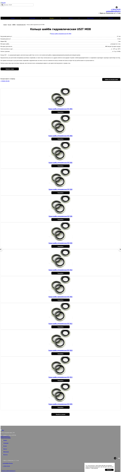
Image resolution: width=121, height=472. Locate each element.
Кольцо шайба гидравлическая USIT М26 (60, 296)
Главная (12, 18)
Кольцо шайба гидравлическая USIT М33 (60, 377)
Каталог (52, 18)
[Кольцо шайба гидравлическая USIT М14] (60, 178)
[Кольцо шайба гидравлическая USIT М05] (60, 97)
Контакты (110, 18)
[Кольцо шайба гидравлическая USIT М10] (60, 151)
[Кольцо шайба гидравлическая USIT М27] (60, 312)
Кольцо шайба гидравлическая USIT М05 (60, 109)
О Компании (32, 18)
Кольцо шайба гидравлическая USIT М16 (60, 216)
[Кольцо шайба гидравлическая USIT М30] (60, 339)
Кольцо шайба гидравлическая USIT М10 (60, 162)
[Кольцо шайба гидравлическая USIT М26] (60, 285)
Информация (90, 18)
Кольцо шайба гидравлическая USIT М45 (60, 404)
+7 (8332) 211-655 (115, 9)
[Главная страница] (9, 2)
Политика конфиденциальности (8, 470)
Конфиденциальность (5, 436)
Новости (70, 18)
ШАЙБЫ (14, 24)
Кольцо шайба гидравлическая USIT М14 (60, 189)
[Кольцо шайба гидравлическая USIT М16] (60, 205)
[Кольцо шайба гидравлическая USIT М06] (60, 124)
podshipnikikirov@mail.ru (113, 11)
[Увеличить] (60, 33)
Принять (109, 469)
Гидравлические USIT (21, 24)
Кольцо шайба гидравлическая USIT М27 (60, 323)
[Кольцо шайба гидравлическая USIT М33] (60, 366)
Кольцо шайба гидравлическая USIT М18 (60, 243)
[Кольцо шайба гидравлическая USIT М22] (60, 258)
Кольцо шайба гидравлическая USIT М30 (60, 350)
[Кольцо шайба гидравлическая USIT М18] (60, 231)
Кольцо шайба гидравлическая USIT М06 (60, 136)
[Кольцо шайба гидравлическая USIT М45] (60, 392)
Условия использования (6, 437)
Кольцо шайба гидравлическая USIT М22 (60, 270)
